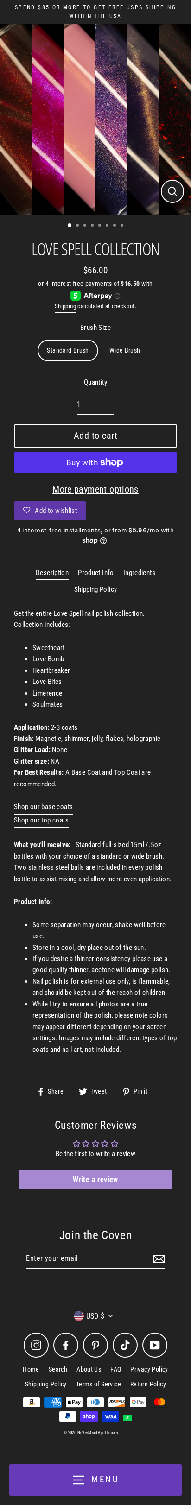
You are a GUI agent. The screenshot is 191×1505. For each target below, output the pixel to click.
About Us (88, 1369)
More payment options (95, 489)
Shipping (65, 306)
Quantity (95, 382)
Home (31, 1369)
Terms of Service (98, 1384)
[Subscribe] (157, 1259)
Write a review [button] (95, 1179)
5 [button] (100, 226)
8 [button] (123, 226)
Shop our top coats (41, 820)
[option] (95, 119)
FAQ (115, 1369)
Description (52, 573)
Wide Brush (124, 350)
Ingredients (139, 573)
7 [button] (115, 226)
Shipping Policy (95, 589)
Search (58, 1369)
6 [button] (108, 226)
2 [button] (78, 226)
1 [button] (70, 225)
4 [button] (93, 226)
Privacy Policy (149, 1369)
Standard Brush (68, 350)
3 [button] (85, 226)
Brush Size (95, 327)
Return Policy (148, 1384)
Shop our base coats (43, 807)
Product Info (96, 573)
